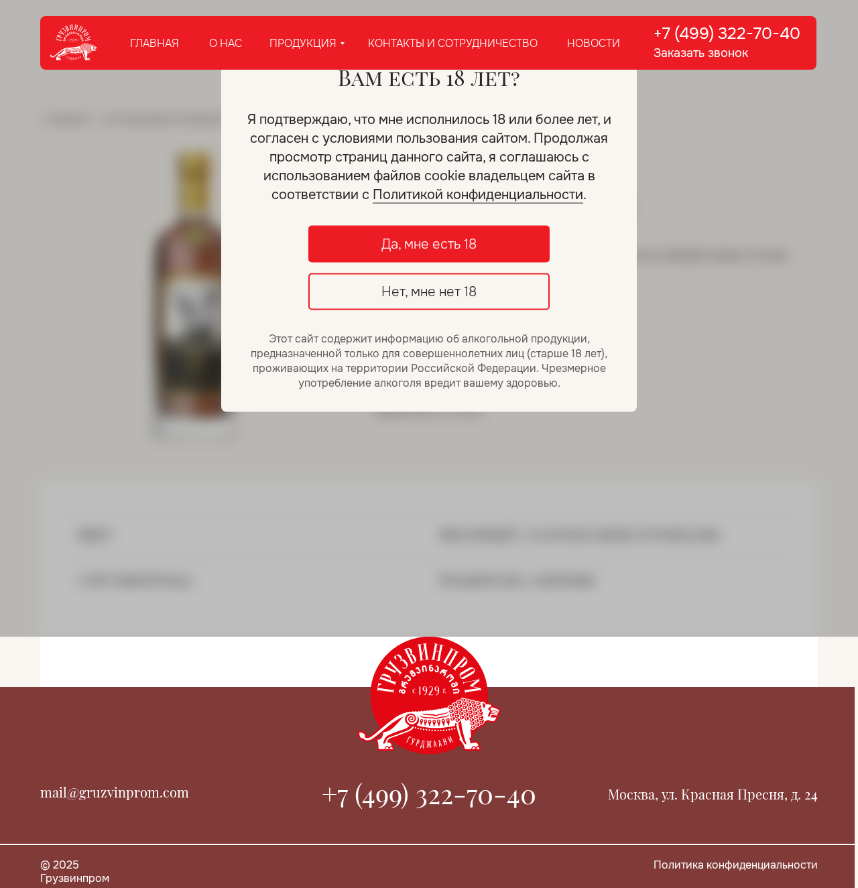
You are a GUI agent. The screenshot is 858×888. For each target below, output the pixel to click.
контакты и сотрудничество (453, 43)
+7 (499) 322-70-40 (727, 33)
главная (154, 43)
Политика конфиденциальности (736, 865)
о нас (225, 43)
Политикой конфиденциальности (478, 194)
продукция (302, 43)
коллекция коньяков (166, 118)
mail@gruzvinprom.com (114, 792)
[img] (73, 42)
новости (593, 43)
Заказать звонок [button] (701, 53)
